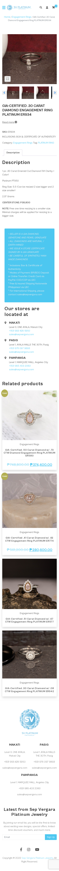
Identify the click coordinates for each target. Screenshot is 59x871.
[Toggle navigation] (3, 7)
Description (13, 152)
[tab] (13, 152)
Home (7, 17)
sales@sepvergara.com (21, 334)
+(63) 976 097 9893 (19, 348)
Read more (8, 122)
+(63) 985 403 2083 (20, 365)
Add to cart (29, 472)
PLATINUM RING (46, 142)
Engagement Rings (21, 17)
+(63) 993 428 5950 (19, 330)
